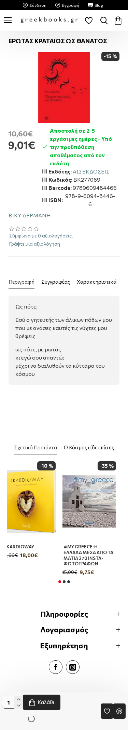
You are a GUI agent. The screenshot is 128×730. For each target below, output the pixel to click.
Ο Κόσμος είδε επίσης (89, 447)
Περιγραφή (21, 282)
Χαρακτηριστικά (96, 282)
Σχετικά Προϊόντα (35, 447)
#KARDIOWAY (23, 546)
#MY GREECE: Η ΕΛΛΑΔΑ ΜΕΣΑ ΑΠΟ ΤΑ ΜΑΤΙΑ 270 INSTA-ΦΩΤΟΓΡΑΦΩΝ (93, 555)
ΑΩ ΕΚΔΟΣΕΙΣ (91, 171)
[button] (59, 581)
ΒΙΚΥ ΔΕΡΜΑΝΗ (30, 215)
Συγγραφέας (55, 282)
